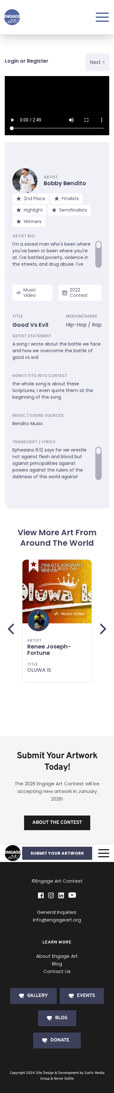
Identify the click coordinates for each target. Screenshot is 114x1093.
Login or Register (26, 61)
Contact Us (57, 971)
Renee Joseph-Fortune (49, 649)
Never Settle (64, 1078)
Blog (57, 963)
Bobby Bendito (65, 183)
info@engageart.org (57, 919)
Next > (97, 62)
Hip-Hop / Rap (84, 324)
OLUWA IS (39, 670)
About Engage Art (57, 956)
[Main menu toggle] (102, 17)
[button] (103, 853)
